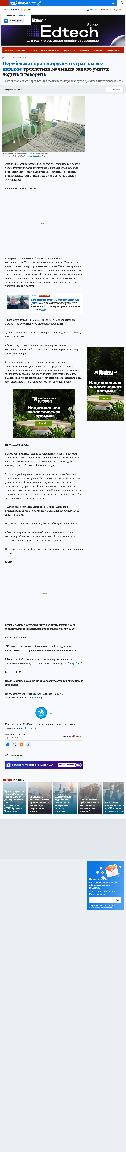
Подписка (117, 10)
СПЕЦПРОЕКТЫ (69, 50)
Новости (33, 50)
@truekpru (30, 728)
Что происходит (16, 755)
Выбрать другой (16, 21)
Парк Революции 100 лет (50, 50)
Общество (6, 57)
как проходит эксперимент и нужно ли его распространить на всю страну (55, 304)
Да (6, 21)
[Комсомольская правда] (23, 3)
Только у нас (84, 50)
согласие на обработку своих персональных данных (102, 906)
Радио (93, 10)
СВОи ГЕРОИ (20, 50)
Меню (4, 3)
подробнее (75, 663)
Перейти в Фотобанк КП (34, 156)
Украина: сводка (112, 50)
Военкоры (97, 50)
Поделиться (116, 90)
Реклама (104, 10)
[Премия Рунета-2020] (38, 3)
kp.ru (78, 736)
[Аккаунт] (121, 3)
